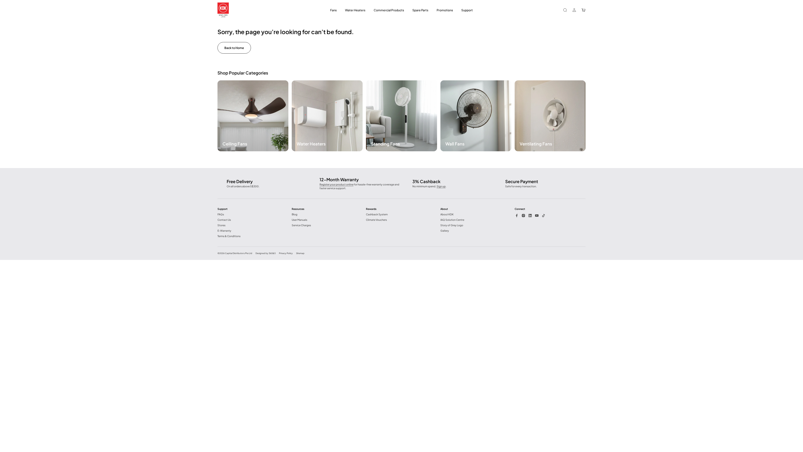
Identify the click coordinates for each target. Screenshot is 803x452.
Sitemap (300, 253)
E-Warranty (224, 230)
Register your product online (336, 184)
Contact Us (224, 219)
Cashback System (377, 214)
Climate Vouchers (376, 219)
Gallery (444, 230)
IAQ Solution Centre (452, 219)
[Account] (574, 10)
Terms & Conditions (228, 236)
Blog (294, 214)
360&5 (272, 253)
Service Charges (301, 225)
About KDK (447, 214)
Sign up (441, 186)
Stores (221, 225)
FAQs (220, 214)
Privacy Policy (286, 253)
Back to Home (234, 48)
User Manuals (299, 219)
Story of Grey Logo (451, 225)
